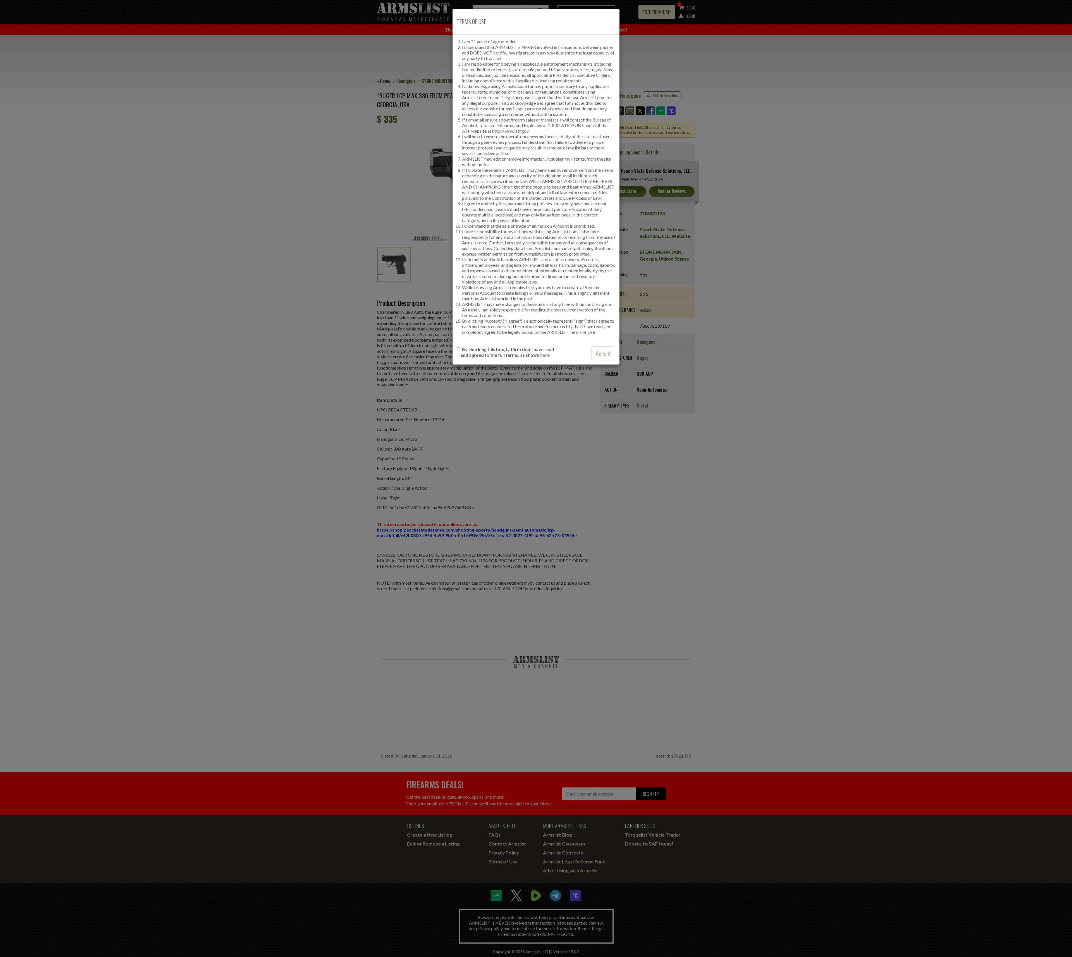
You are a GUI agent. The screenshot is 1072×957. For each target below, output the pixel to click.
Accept (603, 353)
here (545, 355)
